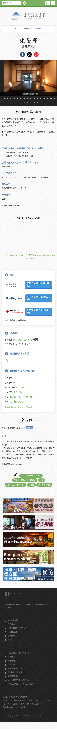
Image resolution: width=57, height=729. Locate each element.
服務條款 (11, 657)
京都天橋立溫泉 (44, 485)
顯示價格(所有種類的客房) (38, 284)
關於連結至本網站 (15, 672)
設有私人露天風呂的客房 (31, 476)
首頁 (17, 29)
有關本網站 (12, 632)
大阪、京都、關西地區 (15, 485)
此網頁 (34, 162)
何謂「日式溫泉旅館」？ (18, 628)
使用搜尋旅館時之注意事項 (18, 680)
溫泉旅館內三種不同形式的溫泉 (19, 407)
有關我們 (11, 665)
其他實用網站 (13, 676)
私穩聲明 (11, 661)
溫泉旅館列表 (26, 29)
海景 (41, 480)
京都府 (31, 485)
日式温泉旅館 (29, 16)
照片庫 (10, 640)
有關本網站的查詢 (15, 669)
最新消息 (11, 636)
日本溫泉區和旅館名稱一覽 (18, 653)
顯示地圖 (29, 428)
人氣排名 (11, 624)
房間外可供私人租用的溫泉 (25, 480)
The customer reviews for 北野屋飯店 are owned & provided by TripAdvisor (30, 256)
